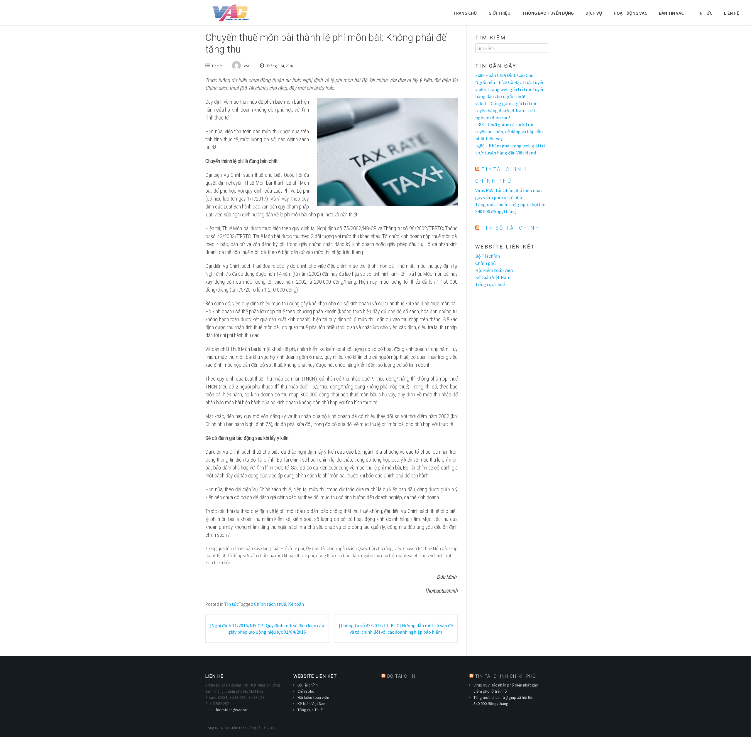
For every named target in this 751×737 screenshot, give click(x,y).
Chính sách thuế (270, 604)
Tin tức (217, 65)
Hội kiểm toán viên (494, 270)
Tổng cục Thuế (490, 284)
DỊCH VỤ (594, 13)
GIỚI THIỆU (499, 13)
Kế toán (296, 604)
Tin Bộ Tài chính (510, 228)
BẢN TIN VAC (671, 13)
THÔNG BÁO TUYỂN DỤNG (548, 13)
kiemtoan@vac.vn (231, 709)
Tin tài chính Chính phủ (505, 676)
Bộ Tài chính (487, 256)
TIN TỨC (704, 13)
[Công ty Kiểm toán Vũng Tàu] (230, 13)
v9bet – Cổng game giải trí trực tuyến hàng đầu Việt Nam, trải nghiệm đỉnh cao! (506, 110)
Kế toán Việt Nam (492, 277)
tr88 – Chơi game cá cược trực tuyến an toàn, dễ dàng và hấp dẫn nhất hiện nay (509, 132)
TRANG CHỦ (465, 13)
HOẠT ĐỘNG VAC (630, 13)
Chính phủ (485, 263)
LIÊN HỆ (731, 13)
